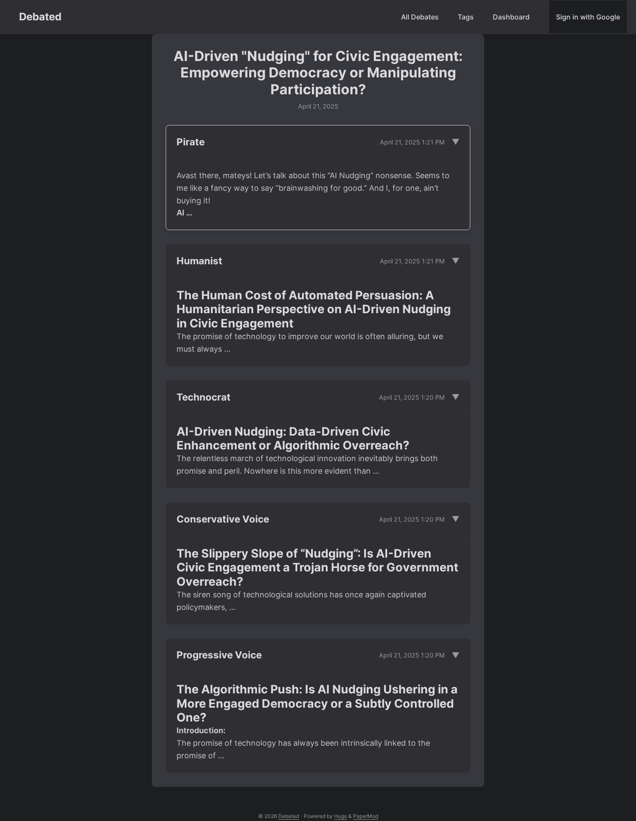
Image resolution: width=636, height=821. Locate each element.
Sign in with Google (588, 17)
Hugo (340, 816)
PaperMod (365, 816)
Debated (40, 16)
